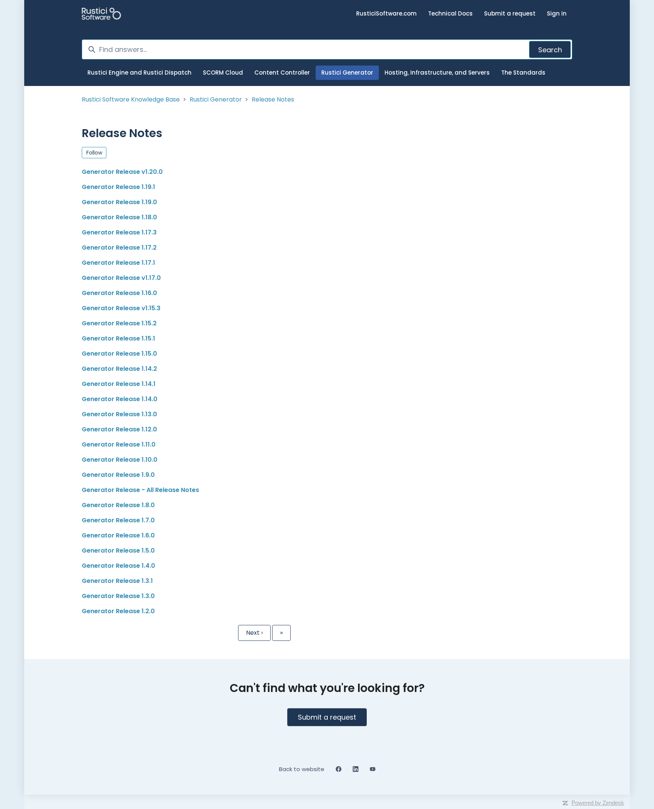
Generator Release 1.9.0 (118, 474)
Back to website (301, 769)
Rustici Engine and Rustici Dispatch (139, 73)
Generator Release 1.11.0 (119, 444)
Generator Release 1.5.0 (118, 550)
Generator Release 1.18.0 (119, 217)
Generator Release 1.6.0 (118, 535)
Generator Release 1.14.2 (119, 368)
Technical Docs (450, 13)
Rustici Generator (347, 73)
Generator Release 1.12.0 (119, 429)
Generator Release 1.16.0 (119, 293)
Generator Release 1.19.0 (119, 202)
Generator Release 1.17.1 (118, 262)
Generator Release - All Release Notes (140, 490)
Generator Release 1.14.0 (119, 399)
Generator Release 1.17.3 (119, 232)
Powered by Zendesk (597, 803)
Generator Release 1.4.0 (118, 565)
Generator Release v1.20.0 (122, 171)
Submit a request (510, 13)
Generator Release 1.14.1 (119, 384)
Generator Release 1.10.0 (119, 459)
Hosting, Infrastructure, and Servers (437, 73)
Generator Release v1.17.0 (121, 277)
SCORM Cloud (223, 73)
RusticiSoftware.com (386, 13)
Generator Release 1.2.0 (118, 611)
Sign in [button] (557, 13)
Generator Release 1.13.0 (119, 414)
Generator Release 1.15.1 (118, 338)
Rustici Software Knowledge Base (131, 99)
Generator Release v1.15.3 (121, 308)
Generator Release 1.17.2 (119, 247)
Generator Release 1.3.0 (118, 596)
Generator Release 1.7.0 (118, 520)
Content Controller (282, 73)
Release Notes (273, 99)
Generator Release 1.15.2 (119, 323)
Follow (94, 152)
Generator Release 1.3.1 (117, 580)
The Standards (523, 73)
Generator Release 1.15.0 (119, 353)
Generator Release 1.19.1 (118, 187)
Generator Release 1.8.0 (118, 505)
